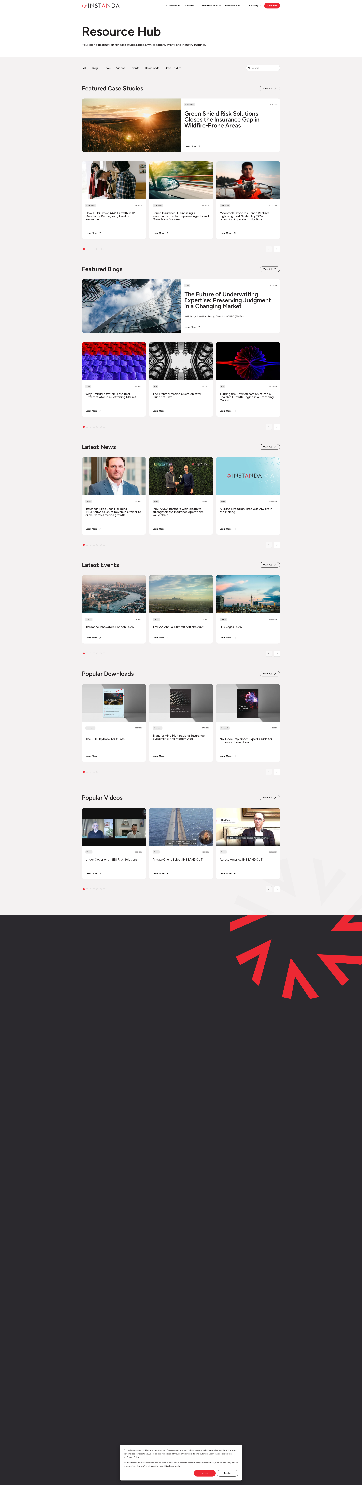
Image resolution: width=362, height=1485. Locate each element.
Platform (189, 5)
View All (267, 88)
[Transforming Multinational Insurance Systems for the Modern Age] (181, 723)
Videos (120, 68)
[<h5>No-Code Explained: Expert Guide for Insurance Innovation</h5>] (248, 723)
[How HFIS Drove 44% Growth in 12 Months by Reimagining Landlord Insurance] (114, 200)
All (84, 68)
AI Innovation (173, 5)
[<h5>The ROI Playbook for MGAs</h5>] (114, 723)
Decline (227, 1473)
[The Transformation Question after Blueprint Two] (181, 379)
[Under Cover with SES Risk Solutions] (114, 843)
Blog (95, 68)
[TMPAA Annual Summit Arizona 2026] (181, 609)
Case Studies (173, 68)
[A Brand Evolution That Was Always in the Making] (248, 496)
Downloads (152, 68)
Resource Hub (232, 5)
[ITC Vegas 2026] (248, 609)
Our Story (253, 5)
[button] (84, 249)
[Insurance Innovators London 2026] (114, 609)
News (107, 68)
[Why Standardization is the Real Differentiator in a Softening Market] (114, 379)
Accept (205, 1473)
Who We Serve (210, 5)
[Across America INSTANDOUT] (248, 843)
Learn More (91, 233)
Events (135, 68)
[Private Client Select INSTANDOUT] (181, 843)
